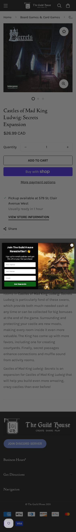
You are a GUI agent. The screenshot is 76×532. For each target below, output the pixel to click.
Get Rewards (20, 284)
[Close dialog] (71, 245)
